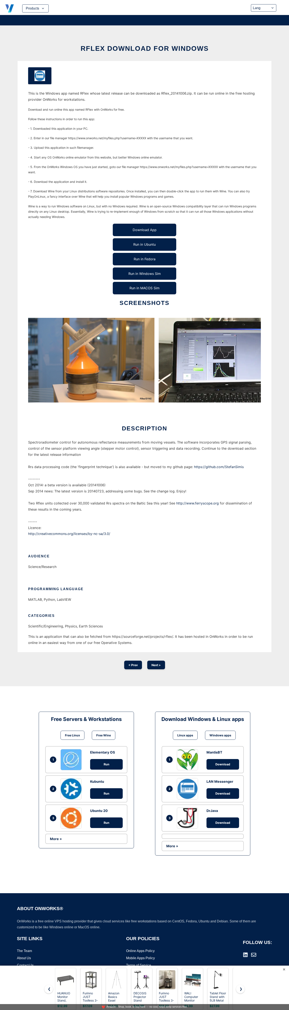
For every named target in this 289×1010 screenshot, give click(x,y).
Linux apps (185, 735)
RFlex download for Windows (145, 48)
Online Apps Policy (140, 951)
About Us (24, 958)
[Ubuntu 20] (72, 818)
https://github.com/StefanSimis (219, 467)
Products (32, 8)
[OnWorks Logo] (9, 8)
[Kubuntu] (72, 788)
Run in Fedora (145, 259)
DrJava (212, 811)
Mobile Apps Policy (140, 958)
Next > (156, 665)
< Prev (133, 665)
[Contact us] (253, 954)
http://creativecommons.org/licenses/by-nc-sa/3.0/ (69, 534)
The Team (24, 951)
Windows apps (220, 735)
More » (56, 839)
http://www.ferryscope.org (197, 503)
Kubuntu (97, 781)
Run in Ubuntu (144, 244)
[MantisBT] (188, 759)
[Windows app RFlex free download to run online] (39, 75)
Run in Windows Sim (144, 273)
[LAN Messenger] (188, 788)
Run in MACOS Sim (144, 288)
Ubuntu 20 (99, 811)
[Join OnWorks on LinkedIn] (245, 954)
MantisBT (214, 752)
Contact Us (25, 965)
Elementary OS (102, 752)
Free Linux (72, 735)
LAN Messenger (219, 781)
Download (222, 764)
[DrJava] (188, 818)
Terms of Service (138, 965)
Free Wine (103, 735)
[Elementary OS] (72, 759)
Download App (145, 230)
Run (106, 764)
